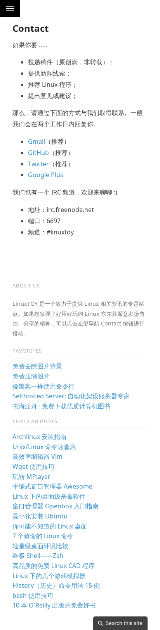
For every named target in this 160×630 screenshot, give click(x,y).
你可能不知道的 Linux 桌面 (49, 526)
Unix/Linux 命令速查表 (44, 446)
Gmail (36, 141)
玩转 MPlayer (31, 476)
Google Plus (45, 174)
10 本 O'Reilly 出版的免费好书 (54, 605)
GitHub (38, 152)
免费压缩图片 (31, 376)
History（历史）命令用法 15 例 (56, 585)
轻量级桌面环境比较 (40, 546)
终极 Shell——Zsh (37, 555)
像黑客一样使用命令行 (43, 386)
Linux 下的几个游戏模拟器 (48, 575)
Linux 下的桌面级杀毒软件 (48, 496)
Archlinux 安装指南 (39, 436)
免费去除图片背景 (37, 366)
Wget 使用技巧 (33, 466)
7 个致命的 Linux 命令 (42, 536)
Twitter (38, 164)
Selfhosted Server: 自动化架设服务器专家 (71, 396)
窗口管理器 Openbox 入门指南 (55, 506)
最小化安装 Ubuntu (40, 516)
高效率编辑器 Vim (37, 456)
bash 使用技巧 (32, 595)
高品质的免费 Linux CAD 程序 (53, 565)
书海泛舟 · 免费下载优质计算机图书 (61, 406)
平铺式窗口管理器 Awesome (52, 486)
